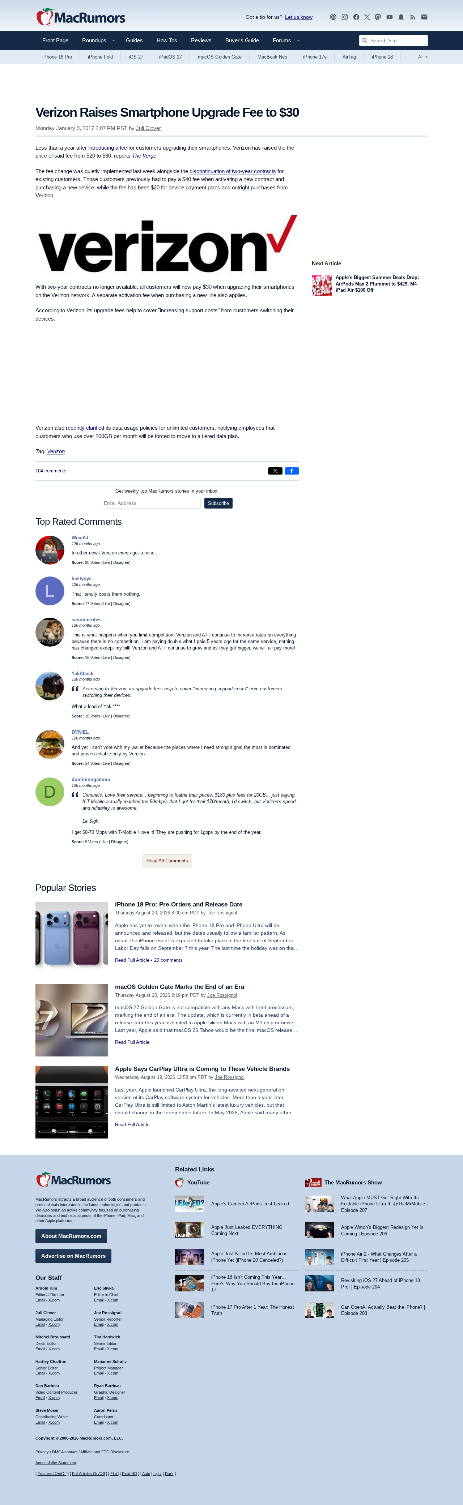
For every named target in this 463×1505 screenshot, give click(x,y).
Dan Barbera (47, 1386)
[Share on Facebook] (292, 471)
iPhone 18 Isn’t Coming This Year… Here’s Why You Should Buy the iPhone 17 (252, 1283)
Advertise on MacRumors (73, 1256)
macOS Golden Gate (220, 57)
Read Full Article (132, 960)
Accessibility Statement (55, 1463)
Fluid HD (129, 1473)
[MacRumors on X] (367, 17)
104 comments (51, 470)
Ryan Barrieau (107, 1386)
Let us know (299, 17)
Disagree (121, 562)
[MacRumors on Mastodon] (378, 17)
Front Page (55, 40)
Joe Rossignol (222, 913)
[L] (49, 603)
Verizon (56, 451)
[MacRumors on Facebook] (356, 17)
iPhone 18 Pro (57, 57)
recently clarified (85, 428)
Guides (134, 40)
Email (40, 1300)
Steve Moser (47, 1410)
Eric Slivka (104, 1288)
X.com (54, 1300)
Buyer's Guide (242, 40)
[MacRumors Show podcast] (333, 17)
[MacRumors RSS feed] (412, 17)
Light (157, 1473)
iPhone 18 (382, 57)
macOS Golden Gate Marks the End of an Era (179, 986)
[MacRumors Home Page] (80, 17)
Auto (146, 1473)
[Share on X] (275, 471)
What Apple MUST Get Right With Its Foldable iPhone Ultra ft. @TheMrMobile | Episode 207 (384, 1204)
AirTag (349, 57)
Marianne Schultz (110, 1361)
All (423, 57)
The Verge (144, 156)
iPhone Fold (100, 57)
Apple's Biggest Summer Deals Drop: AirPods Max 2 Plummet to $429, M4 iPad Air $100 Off (377, 284)
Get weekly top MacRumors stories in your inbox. (167, 491)
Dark (169, 1473)
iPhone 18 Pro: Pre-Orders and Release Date (178, 904)
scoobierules (86, 619)
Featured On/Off (52, 1473)
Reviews (201, 40)
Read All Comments (167, 860)
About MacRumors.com (71, 1236)
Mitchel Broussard (52, 1337)
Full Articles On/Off (88, 1473)
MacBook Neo (272, 57)
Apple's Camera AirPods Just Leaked (250, 1203)
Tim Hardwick (107, 1337)
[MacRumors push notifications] (401, 17)
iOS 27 (136, 57)
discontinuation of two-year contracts (233, 171)
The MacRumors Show (353, 1182)
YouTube (198, 1182)
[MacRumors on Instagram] (344, 17)
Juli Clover (148, 128)
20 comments (168, 960)
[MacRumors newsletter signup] (424, 17)
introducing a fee (107, 148)
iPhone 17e (315, 57)
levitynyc (82, 578)
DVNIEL (80, 732)
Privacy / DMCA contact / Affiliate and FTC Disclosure (82, 1452)
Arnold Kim (46, 1288)
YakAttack (82, 673)
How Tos (167, 40)
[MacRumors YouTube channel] (389, 17)
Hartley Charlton (51, 1361)
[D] (49, 804)
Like (106, 562)
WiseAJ (80, 537)
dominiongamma (91, 779)
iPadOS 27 (170, 57)
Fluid (114, 1473)
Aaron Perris (106, 1410)
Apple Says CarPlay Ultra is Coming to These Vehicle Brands (202, 1068)
